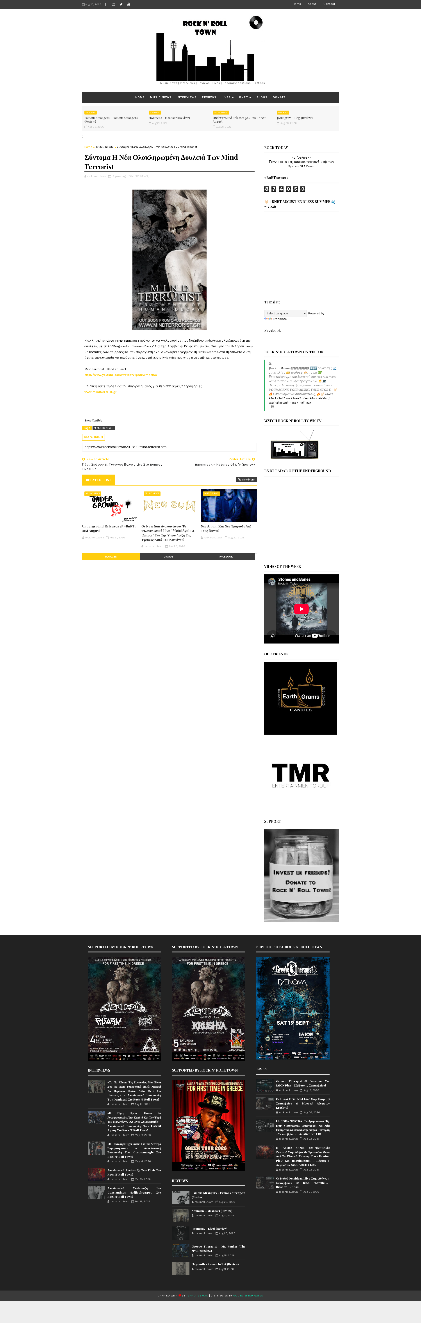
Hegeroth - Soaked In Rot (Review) (215, 1264)
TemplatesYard (197, 1295)
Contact (329, 4)
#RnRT (329, 394)
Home (297, 4)
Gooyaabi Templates (248, 1295)
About (312, 4)
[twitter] (121, 4)
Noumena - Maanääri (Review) (169, 118)
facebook (226, 556)
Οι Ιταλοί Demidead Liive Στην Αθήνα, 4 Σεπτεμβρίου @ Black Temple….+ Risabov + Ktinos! (303, 1182)
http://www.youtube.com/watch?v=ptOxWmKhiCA (120, 375)
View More (248, 479)
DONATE (279, 97)
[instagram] (113, 4)
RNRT (243, 97)
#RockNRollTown (279, 398)
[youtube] (128, 4)
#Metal (322, 398)
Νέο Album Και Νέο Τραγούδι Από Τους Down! (226, 528)
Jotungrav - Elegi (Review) (295, 118)
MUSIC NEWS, (139, 176)
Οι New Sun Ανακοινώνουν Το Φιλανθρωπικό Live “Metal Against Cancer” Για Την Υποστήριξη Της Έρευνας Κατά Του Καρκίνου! (167, 533)
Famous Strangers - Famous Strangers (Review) (111, 120)
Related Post (98, 480)
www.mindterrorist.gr (100, 392)
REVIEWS (209, 97)
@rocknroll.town (279, 368)
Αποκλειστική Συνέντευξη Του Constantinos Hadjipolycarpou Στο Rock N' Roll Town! (134, 1192)
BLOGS (262, 97)
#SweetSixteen (300, 398)
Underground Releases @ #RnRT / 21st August (239, 120)
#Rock (314, 398)
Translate (280, 319)
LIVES (226, 97)
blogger (111, 556)
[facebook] (105, 4)
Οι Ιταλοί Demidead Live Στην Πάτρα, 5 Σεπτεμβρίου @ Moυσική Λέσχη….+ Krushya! (303, 1103)
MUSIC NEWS (160, 97)
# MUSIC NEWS (103, 428)
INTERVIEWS (187, 97)
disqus (168, 556)
